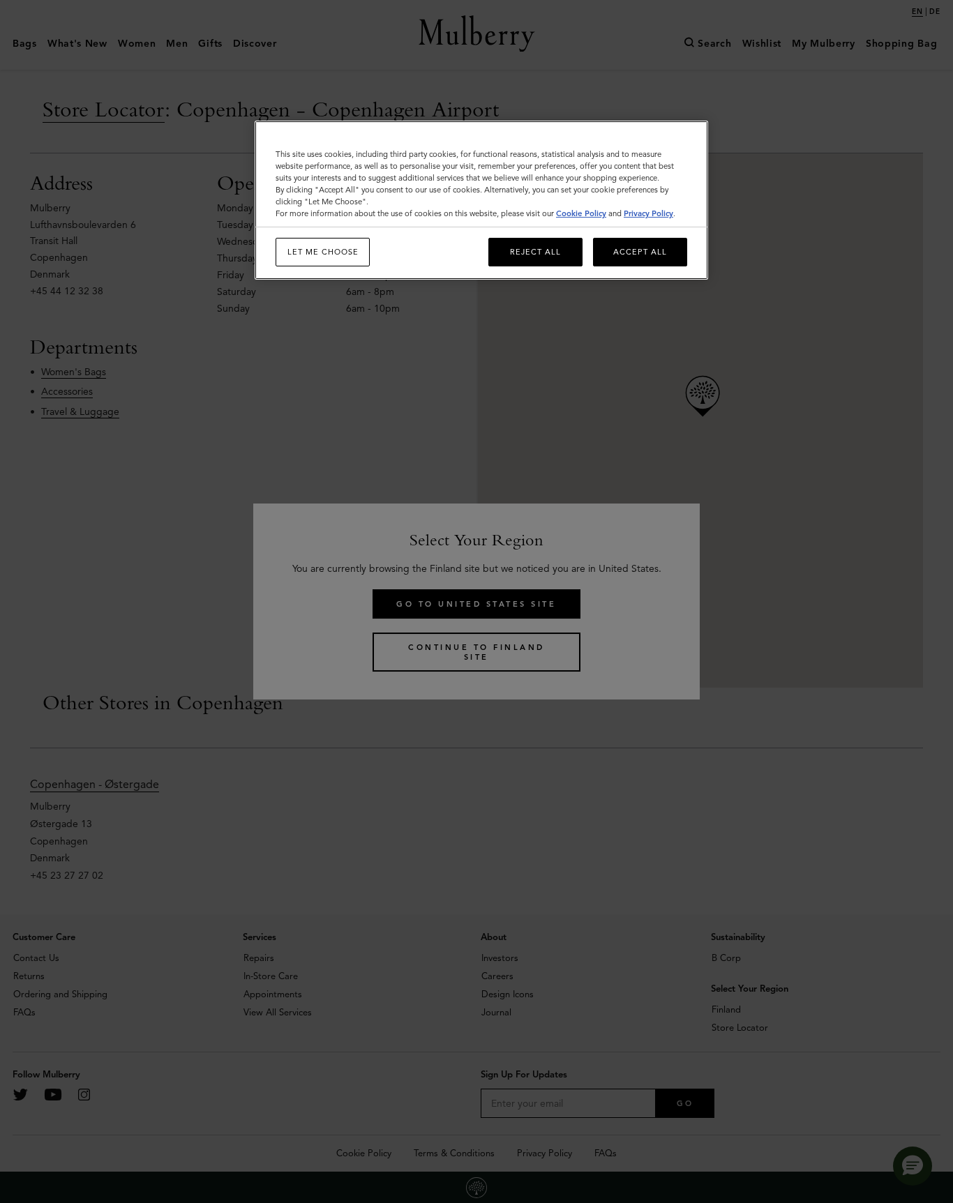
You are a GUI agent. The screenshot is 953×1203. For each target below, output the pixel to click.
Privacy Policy (648, 213)
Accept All (640, 252)
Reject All (535, 252)
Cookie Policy (581, 213)
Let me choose (323, 252)
